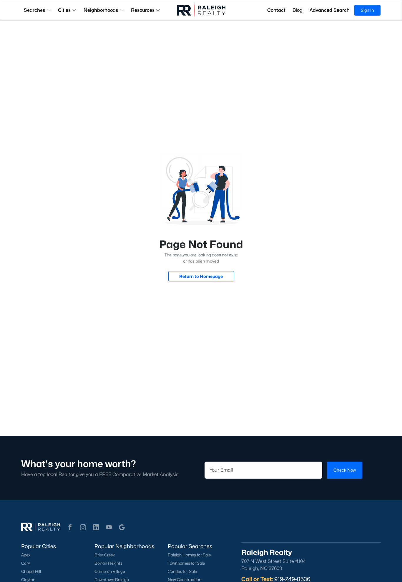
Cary (25, 563)
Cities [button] (64, 10)
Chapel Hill (31, 571)
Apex (25, 555)
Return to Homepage (201, 276)
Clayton (28, 579)
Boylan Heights (108, 563)
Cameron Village (109, 571)
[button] (70, 527)
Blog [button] (298, 10)
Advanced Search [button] (330, 10)
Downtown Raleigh (111, 579)
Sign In (367, 10)
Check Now (344, 469)
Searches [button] (34, 10)
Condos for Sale (182, 571)
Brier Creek (104, 555)
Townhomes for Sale (186, 563)
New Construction (184, 579)
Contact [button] (276, 10)
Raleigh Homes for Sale (189, 555)
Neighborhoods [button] (101, 10)
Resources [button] (143, 10)
